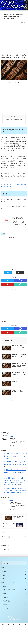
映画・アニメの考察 (15, 589)
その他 (15, 586)
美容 (15, 604)
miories (11, 436)
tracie (24, 472)
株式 (4, 233)
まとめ (7, 121)
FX (15, 593)
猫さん (15, 567)
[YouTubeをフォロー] (7, 284)
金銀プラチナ (15, 601)
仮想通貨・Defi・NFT (15, 582)
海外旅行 (15, 571)
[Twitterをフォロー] (7, 280)
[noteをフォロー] (20, 284)
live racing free (22, 464)
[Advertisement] (14, 38)
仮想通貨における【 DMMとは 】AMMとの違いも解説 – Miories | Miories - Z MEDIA (15, 482)
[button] (25, 537)
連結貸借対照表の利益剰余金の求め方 (14, 119)
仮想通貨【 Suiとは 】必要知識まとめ (16, 488)
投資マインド (15, 575)
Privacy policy (6, 545)
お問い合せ (6, 549)
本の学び (15, 597)
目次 (12, 116)
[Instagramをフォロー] (20, 280)
